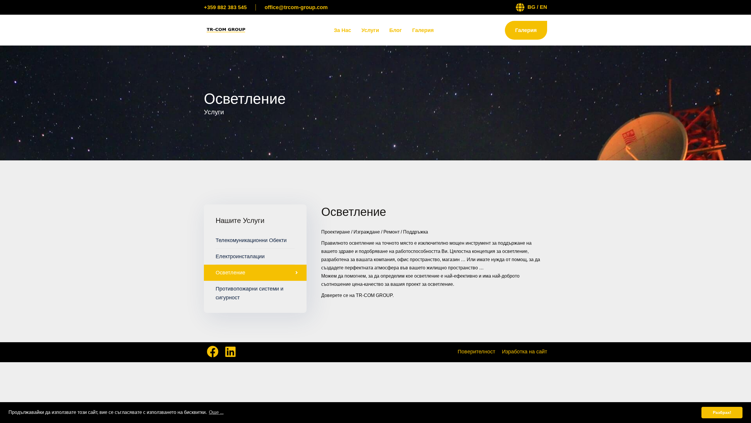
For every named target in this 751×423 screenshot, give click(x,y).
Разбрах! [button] (722, 412)
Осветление (230, 273)
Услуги (370, 30)
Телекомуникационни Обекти (251, 240)
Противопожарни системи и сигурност (249, 293)
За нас (342, 30)
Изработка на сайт (524, 352)
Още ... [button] (216, 412)
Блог (395, 30)
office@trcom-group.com (296, 7)
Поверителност (476, 352)
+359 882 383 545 (225, 7)
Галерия (423, 30)
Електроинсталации (240, 256)
